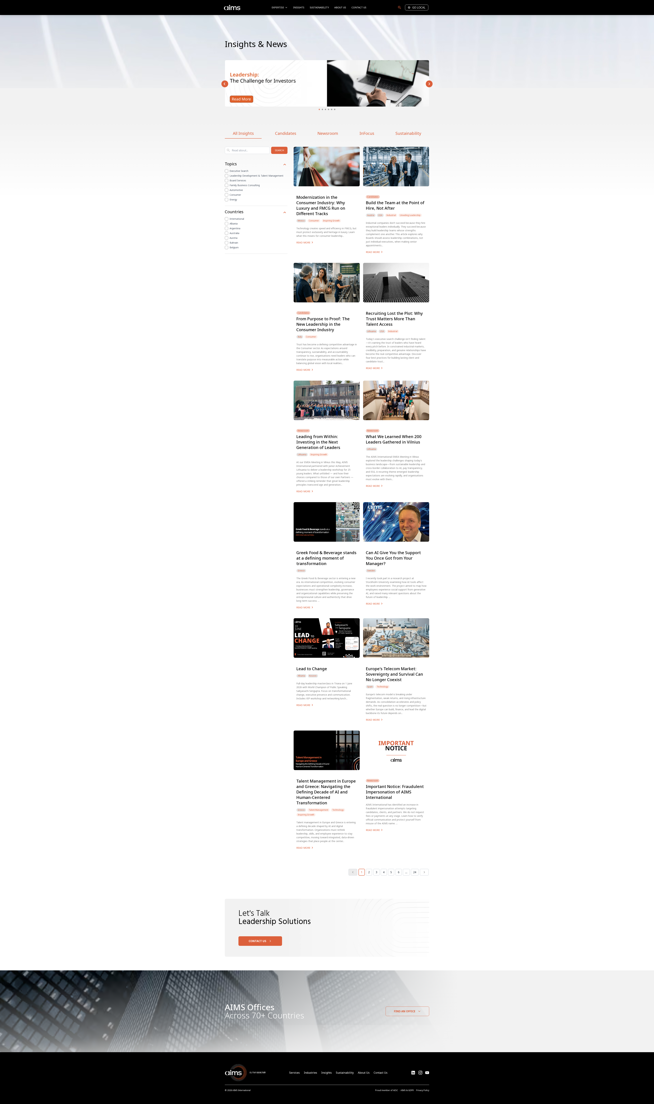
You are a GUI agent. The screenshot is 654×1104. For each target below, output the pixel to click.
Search (279, 150)
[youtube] (420, 1073)
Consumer (235, 194)
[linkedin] (413, 1072)
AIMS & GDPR (407, 1090)
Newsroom (327, 133)
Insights (298, 7)
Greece (301, 570)
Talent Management (318, 810)
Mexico (301, 220)
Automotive (236, 190)
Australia (234, 233)
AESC (395, 1090)
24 (414, 872)
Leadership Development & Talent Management (256, 175)
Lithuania (371, 331)
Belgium (234, 247)
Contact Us (359, 7)
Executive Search (239, 170)
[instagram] (427, 1072)
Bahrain (234, 242)
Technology (382, 686)
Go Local (418, 7)
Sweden (371, 570)
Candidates (285, 133)
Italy (300, 336)
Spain (370, 686)
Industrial (391, 215)
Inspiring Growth (331, 220)
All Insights (243, 133)
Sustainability (319, 7)
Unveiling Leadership (410, 215)
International (237, 218)
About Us (340, 7)
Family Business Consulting (245, 185)
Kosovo (313, 675)
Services (294, 1073)
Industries (310, 1073)
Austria (233, 237)
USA (380, 215)
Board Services (238, 180)
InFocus (367, 133)
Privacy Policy (422, 1090)
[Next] (424, 872)
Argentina (235, 228)
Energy (233, 199)
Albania (234, 223)
